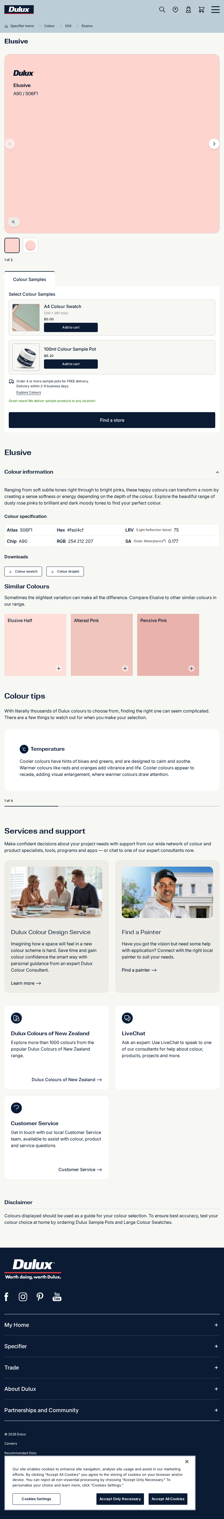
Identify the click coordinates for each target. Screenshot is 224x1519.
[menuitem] (16, 1325)
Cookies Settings (36, 1499)
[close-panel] (215, 9)
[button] (23, 571)
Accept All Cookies (168, 1499)
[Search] (162, 9)
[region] (100, 1483)
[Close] (187, 1462)
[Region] (175, 9)
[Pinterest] (40, 1296)
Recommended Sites (20, 1453)
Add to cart (70, 327)
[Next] (214, 143)
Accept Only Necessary (120, 1499)
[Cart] (202, 9)
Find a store (112, 420)
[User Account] (188, 9)
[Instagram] (23, 1296)
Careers (10, 1443)
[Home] (7, 26)
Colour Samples (29, 279)
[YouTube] (57, 1296)
